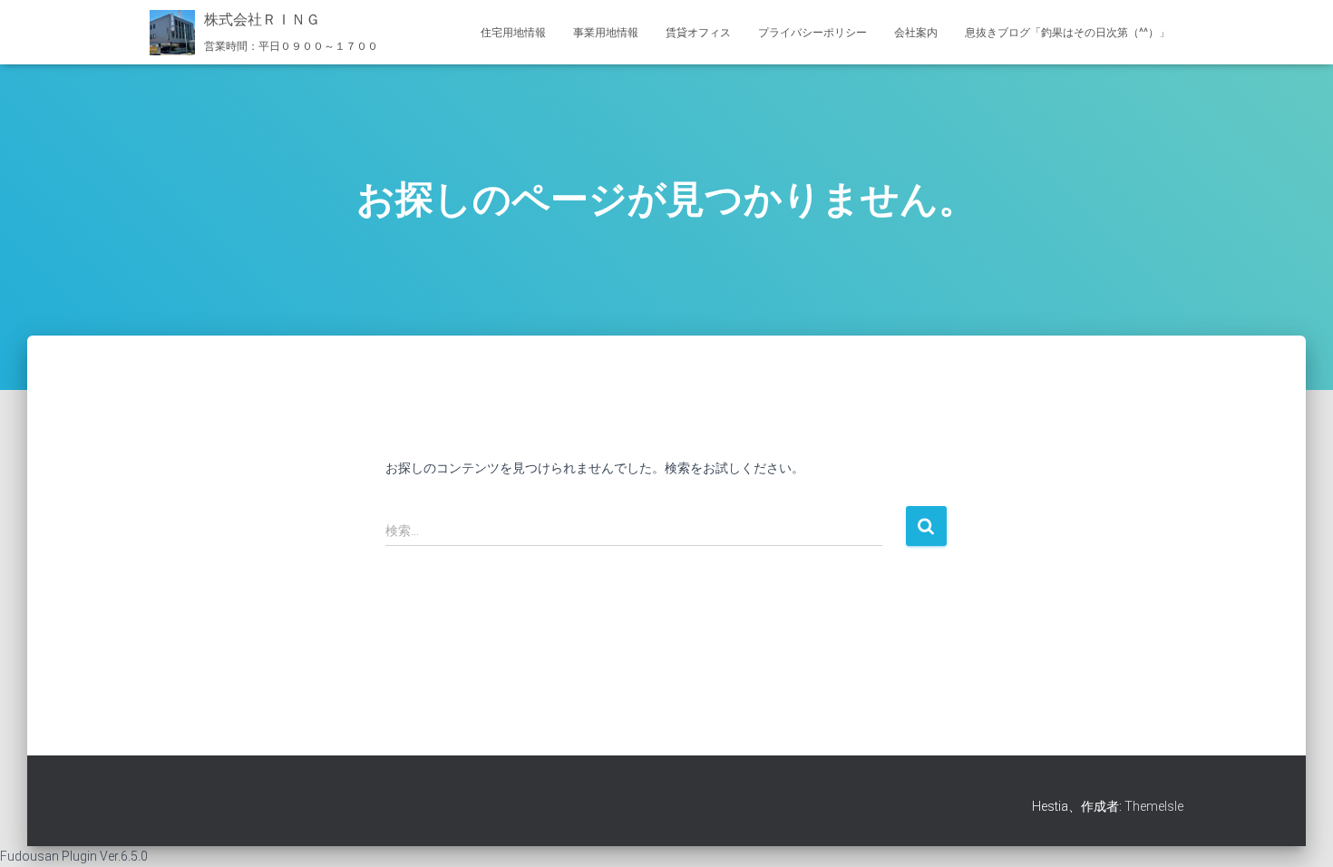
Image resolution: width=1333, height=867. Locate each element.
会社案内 (916, 32)
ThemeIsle (1153, 806)
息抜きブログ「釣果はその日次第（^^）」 (1067, 32)
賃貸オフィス (698, 32)
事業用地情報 (605, 32)
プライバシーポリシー (812, 32)
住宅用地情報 (513, 32)
